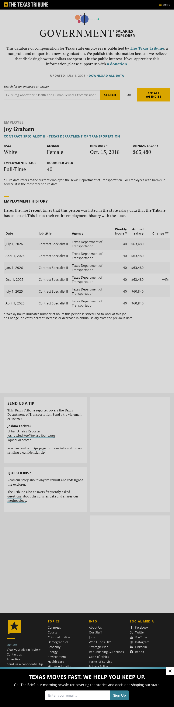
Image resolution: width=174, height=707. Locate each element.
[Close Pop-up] (170, 671)
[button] (87, 353)
